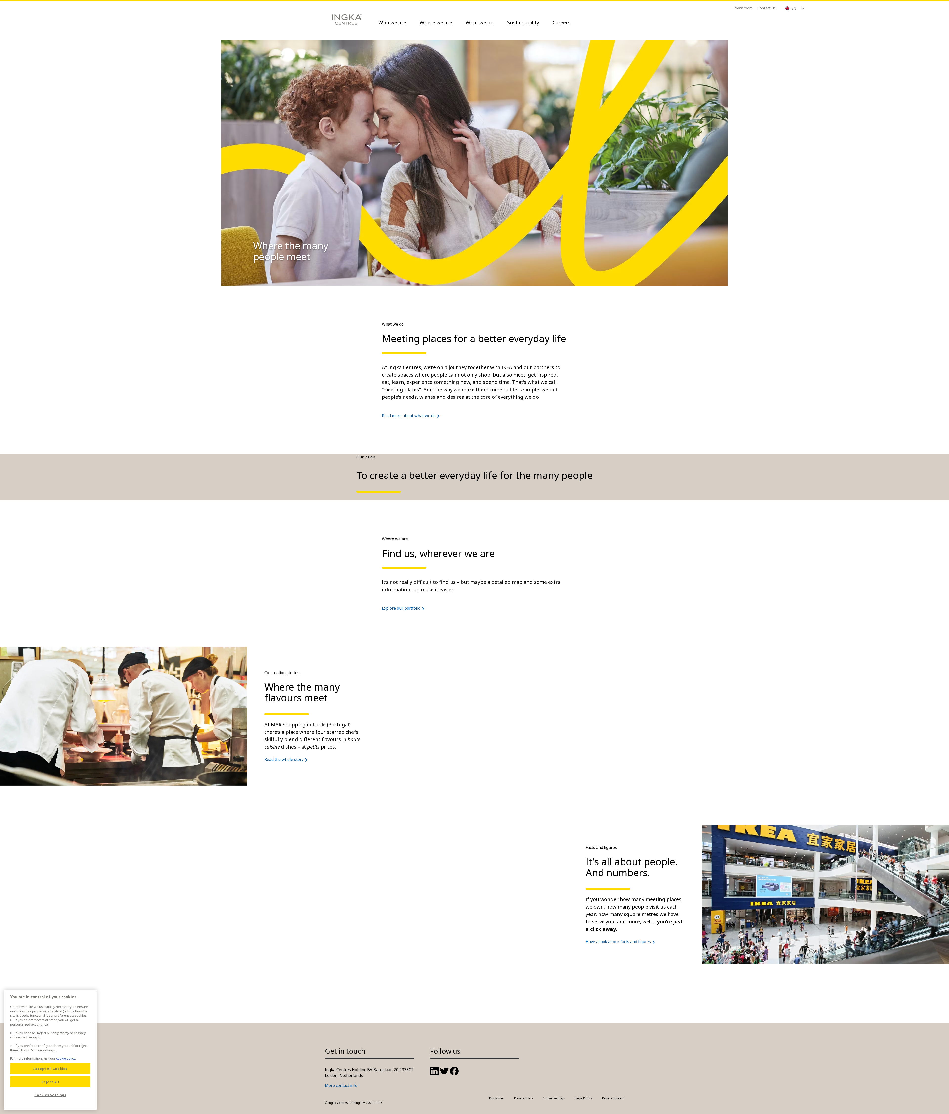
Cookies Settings (50, 1095)
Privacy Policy (523, 1098)
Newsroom (743, 8)
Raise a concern (613, 1098)
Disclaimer (496, 1098)
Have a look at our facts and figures (618, 941)
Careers (562, 22)
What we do (480, 22)
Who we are (392, 22)
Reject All (50, 1082)
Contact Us (766, 8)
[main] (50, 1050)
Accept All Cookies (50, 1068)
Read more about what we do (409, 415)
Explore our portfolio (401, 608)
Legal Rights (583, 1098)
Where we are (436, 22)
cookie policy (65, 1058)
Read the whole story (283, 759)
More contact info (341, 1085)
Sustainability (523, 22)
